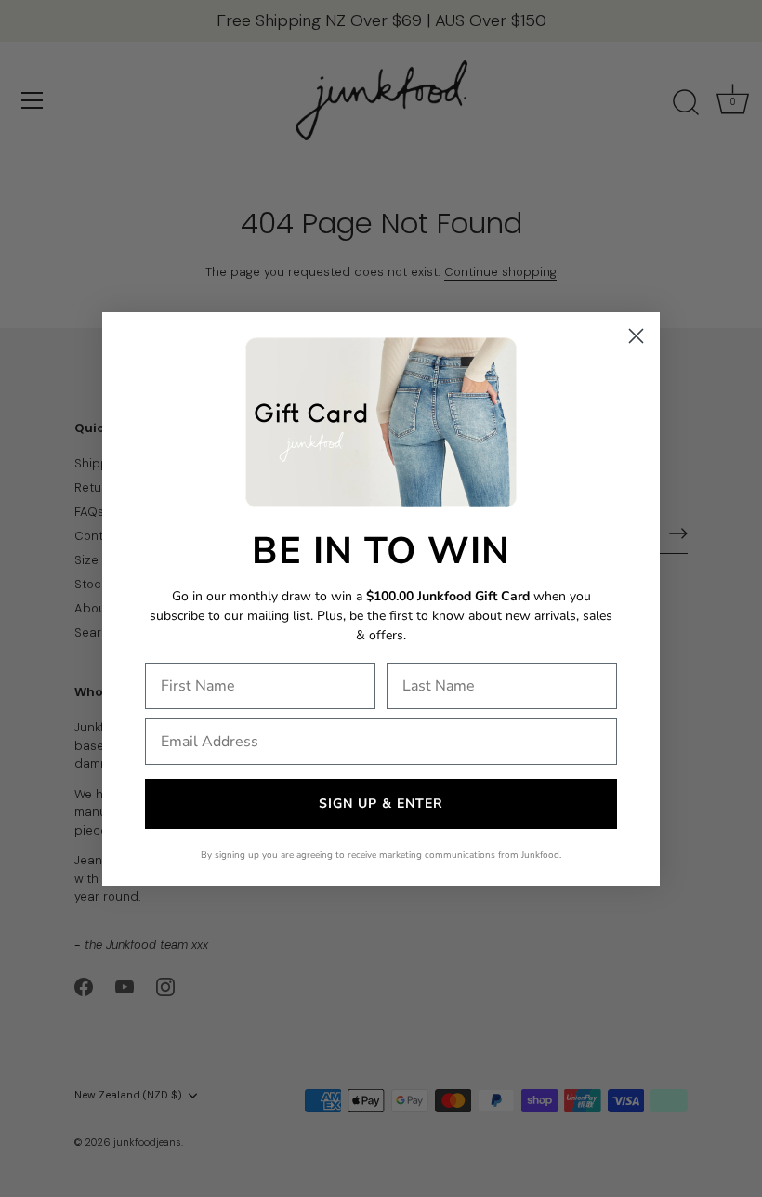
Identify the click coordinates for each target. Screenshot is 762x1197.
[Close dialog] (636, 336)
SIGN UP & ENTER (381, 803)
